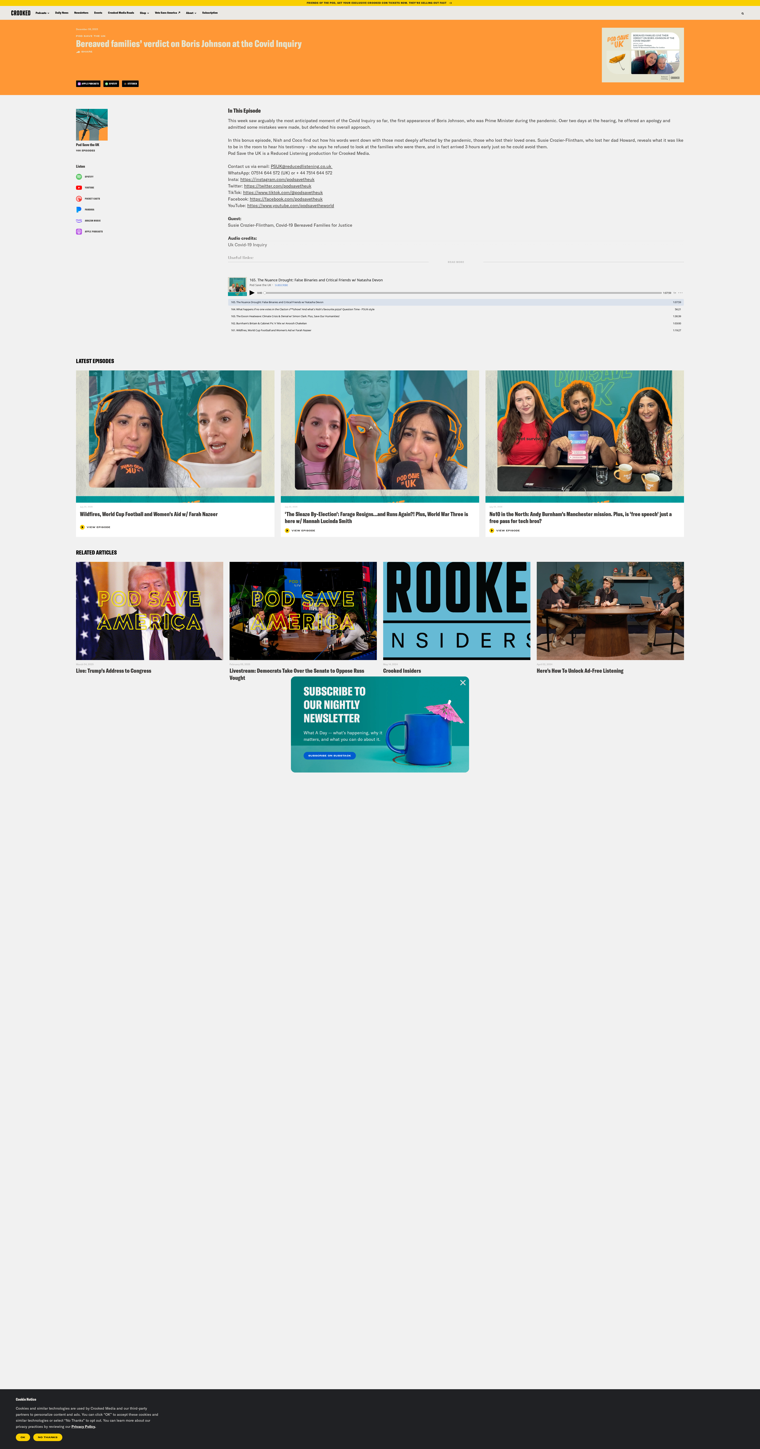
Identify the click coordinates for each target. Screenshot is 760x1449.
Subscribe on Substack (329, 756)
